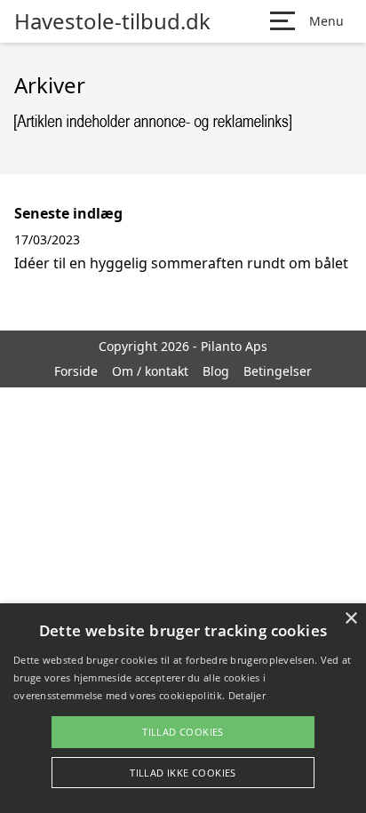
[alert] (183, 708)
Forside (76, 371)
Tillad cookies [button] (183, 731)
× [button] (350, 619)
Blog (216, 371)
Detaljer (247, 695)
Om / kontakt (150, 371)
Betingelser (277, 371)
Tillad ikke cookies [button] (183, 772)
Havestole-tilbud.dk (112, 21)
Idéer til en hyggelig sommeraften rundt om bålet (181, 263)
